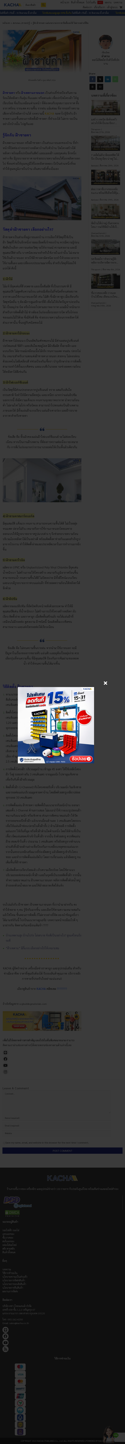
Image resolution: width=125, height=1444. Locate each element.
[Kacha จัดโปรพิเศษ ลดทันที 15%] (56, 688)
